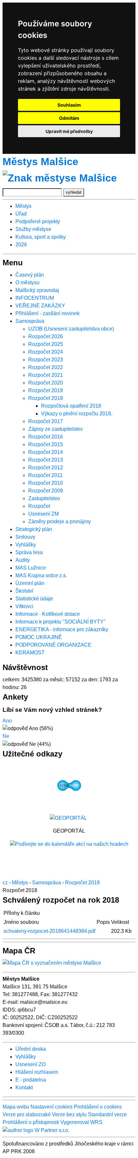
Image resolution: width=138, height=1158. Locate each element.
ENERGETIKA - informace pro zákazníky (61, 629)
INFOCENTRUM (34, 298)
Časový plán (29, 275)
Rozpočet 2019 (45, 390)
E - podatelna (30, 1080)
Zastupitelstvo (44, 498)
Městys (23, 206)
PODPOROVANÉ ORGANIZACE (53, 645)
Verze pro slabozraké (27, 1114)
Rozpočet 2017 (45, 421)
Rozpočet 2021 (45, 375)
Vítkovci (24, 606)
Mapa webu (16, 1106)
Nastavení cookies (51, 1106)
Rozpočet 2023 (45, 359)
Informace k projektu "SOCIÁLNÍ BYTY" (60, 621)
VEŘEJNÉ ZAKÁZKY (40, 305)
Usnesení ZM (43, 514)
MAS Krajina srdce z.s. (41, 575)
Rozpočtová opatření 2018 (71, 406)
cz (5, 882)
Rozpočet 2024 (45, 352)
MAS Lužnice (30, 567)
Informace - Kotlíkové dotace (47, 614)
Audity (22, 560)
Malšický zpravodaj (37, 290)
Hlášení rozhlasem (36, 1072)
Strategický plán (33, 529)
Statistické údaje (34, 598)
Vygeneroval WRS (81, 1122)
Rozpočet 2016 (45, 436)
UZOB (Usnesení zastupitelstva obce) (71, 328)
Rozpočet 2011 (45, 475)
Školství (24, 591)
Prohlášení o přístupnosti (31, 1122)
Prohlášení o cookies (98, 1106)
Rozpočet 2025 (45, 344)
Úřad (21, 214)
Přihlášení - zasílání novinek (47, 313)
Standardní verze (107, 1114)
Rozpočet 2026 (45, 336)
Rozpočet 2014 (45, 452)
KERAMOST (30, 652)
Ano (7, 720)
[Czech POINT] (69, 785)
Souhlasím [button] (69, 105)
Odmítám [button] (69, 118)
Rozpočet (39, 506)
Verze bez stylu (69, 1114)
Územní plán (29, 583)
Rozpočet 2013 (45, 460)
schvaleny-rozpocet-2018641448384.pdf (49, 931)
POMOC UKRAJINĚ (38, 637)
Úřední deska (30, 1049)
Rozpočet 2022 (45, 367)
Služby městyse (33, 229)
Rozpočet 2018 (45, 398)
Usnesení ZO (30, 1064)
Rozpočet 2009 (45, 490)
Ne (6, 736)
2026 (21, 244)
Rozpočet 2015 (45, 444)
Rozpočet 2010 (45, 483)
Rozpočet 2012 (45, 467)
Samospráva (29, 321)
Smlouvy (25, 537)
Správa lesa (29, 552)
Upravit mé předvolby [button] (69, 131)
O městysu (27, 282)
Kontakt (24, 1087)
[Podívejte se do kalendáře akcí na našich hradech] (69, 843)
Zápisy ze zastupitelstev (55, 429)
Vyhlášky (25, 544)
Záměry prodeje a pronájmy (59, 521)
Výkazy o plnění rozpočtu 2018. (76, 413)
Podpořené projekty (37, 221)
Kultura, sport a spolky (40, 237)
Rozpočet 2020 (45, 382)
